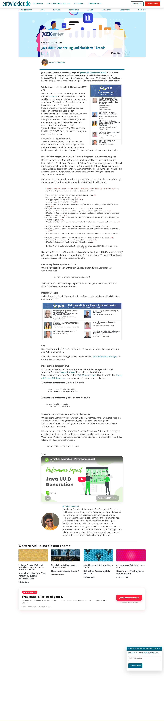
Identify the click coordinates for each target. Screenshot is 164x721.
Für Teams (38, 4)
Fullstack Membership (58, 4)
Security (142, 10)
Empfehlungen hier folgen (105, 356)
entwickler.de (16, 4)
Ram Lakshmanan (57, 62)
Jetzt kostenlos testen (129, 597)
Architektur (74, 10)
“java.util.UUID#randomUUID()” (93, 72)
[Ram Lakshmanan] (45, 62)
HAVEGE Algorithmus (86, 375)
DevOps (56, 10)
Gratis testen (152, 4)
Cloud (90, 10)
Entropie (53, 96)
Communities (94, 4)
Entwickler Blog (25, 10)
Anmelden (137, 4)
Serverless (106, 10)
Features (78, 4)
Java (42, 10)
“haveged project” (67, 372)
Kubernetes (124, 10)
